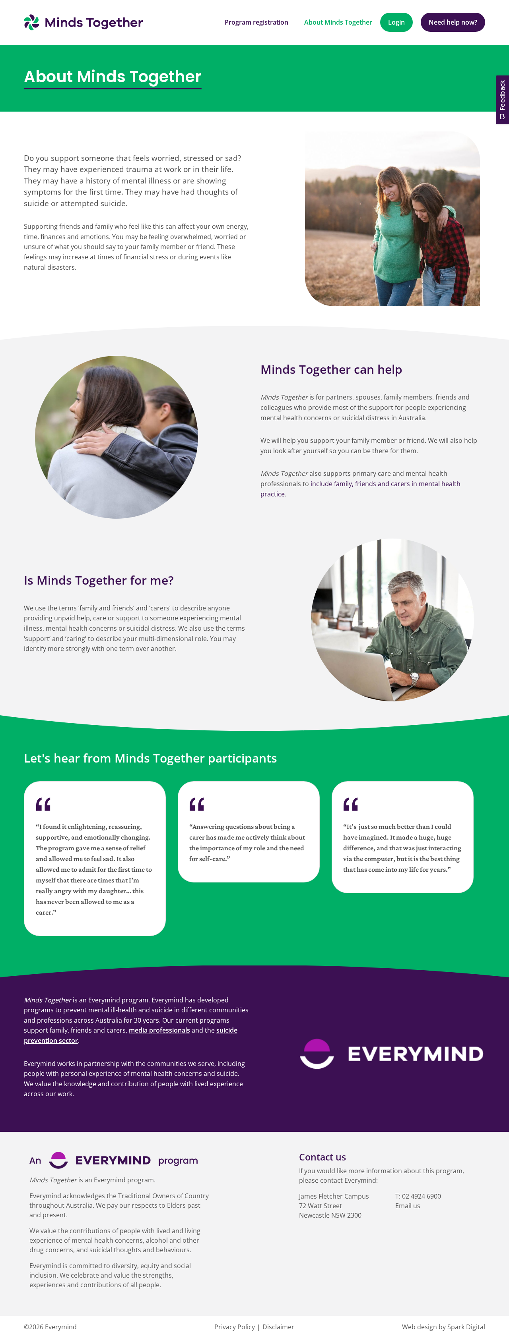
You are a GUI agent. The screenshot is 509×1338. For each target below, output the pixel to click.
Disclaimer (278, 1327)
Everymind (61, 1327)
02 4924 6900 (421, 1196)
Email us (407, 1205)
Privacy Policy (234, 1327)
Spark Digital (466, 1327)
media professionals (159, 1030)
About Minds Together (338, 22)
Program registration (256, 22)
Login (396, 22)
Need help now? (453, 22)
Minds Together (83, 22)
